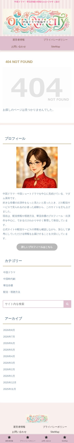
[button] (67, 304)
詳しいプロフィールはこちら (37, 247)
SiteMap (54, 431)
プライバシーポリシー (55, 426)
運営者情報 (19, 426)
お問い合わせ (19, 431)
